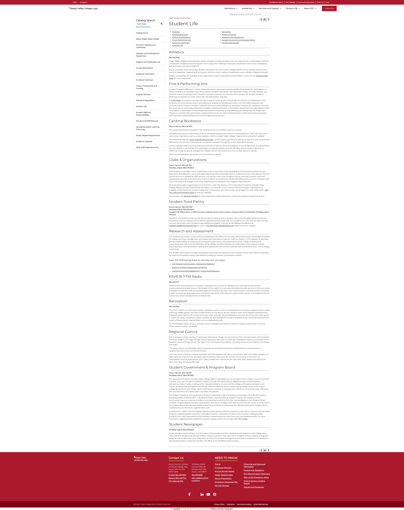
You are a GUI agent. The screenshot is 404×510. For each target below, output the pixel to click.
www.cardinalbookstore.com (201, 140)
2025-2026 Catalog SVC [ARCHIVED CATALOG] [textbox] (245, 14)
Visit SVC (320, 2)
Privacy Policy (219, 504)
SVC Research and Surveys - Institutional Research (193, 264)
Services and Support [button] (269, 8)
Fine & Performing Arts (181, 40)
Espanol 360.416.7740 (177, 478)
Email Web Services (261, 504)
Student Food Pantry (181, 43)
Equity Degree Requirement (148, 135)
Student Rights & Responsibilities (143, 113)
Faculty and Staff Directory (147, 121)
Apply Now (329, 8)
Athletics (176, 32)
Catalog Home (142, 33)
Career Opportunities (224, 475)
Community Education (306, 2)
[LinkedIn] (202, 495)
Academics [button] (247, 8)
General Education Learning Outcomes (147, 128)
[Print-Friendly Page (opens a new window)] (264, 19)
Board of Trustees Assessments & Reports (189, 268)
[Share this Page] (261, 19)
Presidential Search (276, 2)
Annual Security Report (224, 471)
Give (327, 2)
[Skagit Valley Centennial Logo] (144, 460)
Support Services (143, 94)
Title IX (218, 464)
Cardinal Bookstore (180, 35)
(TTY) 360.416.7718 (176, 481)
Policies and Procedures (254, 487)
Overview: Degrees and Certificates (145, 46)
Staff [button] (74, 2)
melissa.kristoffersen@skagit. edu (183, 226)
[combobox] (250, 14)
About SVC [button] (309, 8)
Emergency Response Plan (226, 482)
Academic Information (145, 74)
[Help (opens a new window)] (268, 19)
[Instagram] (215, 495)
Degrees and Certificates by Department (147, 54)
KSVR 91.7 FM (177, 46)
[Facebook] (189, 495)
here (245, 419)
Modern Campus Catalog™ (221, 509)
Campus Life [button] (291, 8)
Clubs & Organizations (181, 37)
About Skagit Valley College (147, 39)
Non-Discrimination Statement (257, 474)
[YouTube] (208, 495)
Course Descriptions (144, 68)
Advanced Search (143, 27)
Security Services (222, 486)
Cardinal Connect (190, 196)
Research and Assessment (233, 37)
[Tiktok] (196, 495)
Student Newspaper (230, 43)
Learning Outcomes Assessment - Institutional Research (196, 271)
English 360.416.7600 (177, 475)
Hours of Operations (223, 479)
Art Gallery (177, 100)
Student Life (141, 106)
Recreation (226, 32)
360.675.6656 (197, 475)
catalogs (176, 509)
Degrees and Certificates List (148, 62)
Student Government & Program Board (238, 40)
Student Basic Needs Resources (220, 226)
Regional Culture (229, 35)
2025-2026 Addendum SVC (147, 147)
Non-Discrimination (244, 504)
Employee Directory (223, 468)
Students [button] (83, 2)
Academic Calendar (144, 141)
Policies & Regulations (145, 100)
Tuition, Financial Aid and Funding (146, 87)
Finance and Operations (254, 470)
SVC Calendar (290, 2)
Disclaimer (231, 504)
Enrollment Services (144, 80)
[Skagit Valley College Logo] (83, 8)
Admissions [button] (229, 8)
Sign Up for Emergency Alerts (256, 477)
